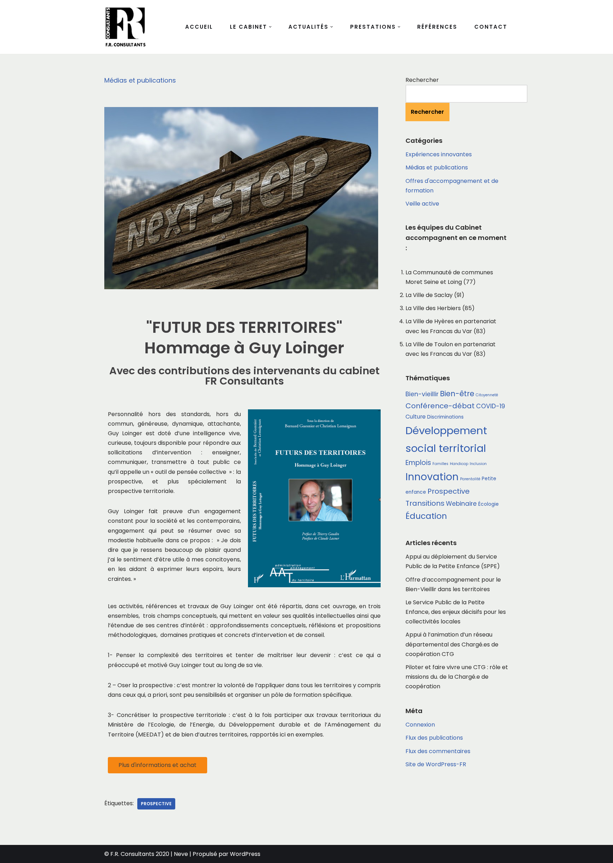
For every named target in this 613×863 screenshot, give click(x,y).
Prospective (156, 804)
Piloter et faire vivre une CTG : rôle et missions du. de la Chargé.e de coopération (456, 676)
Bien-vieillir (421, 394)
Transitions (424, 503)
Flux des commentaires (437, 751)
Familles (440, 463)
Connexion (420, 725)
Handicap (459, 463)
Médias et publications (140, 80)
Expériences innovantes (438, 154)
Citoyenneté (487, 395)
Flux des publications (434, 738)
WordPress (245, 854)
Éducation (426, 516)
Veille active (422, 204)
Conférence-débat (440, 406)
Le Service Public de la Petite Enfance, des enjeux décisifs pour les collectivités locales (455, 612)
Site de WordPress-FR (435, 764)
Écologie (488, 504)
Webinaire (461, 503)
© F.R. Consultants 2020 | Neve (146, 854)
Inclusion (478, 463)
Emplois (418, 462)
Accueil (199, 26)
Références (437, 26)
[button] (270, 27)
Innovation (432, 477)
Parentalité (470, 479)
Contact (490, 26)
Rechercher (422, 80)
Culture (415, 417)
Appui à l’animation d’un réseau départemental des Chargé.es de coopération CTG (451, 644)
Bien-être (457, 393)
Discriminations (445, 417)
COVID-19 (490, 406)
